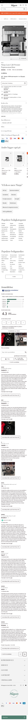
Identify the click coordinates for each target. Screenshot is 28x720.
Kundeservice (7, 660)
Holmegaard (13, 269)
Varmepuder (4, 229)
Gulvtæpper (21, 225)
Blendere (13, 194)
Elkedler (5, 203)
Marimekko (12, 271)
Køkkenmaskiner (6, 238)
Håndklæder (21, 227)
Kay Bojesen (21, 255)
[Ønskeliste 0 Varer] (23, 5)
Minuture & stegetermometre (10, 207)
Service (4, 665)
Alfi (11, 258)
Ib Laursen (12, 264)
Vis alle (14, 276)
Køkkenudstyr (5, 240)
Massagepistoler (14, 229)
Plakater (3, 223)
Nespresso (4, 256)
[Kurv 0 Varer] (26, 5)
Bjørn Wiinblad (5, 258)
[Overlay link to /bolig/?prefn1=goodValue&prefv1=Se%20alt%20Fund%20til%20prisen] (14, 13)
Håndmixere (13, 203)
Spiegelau (4, 268)
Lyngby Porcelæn (23, 269)
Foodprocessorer (7, 198)
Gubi (11, 268)
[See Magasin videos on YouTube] (26, 685)
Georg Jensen (13, 255)
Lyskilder (12, 238)
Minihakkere (13, 234)
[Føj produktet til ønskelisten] (25, 23)
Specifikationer (5, 120)
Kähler (3, 260)
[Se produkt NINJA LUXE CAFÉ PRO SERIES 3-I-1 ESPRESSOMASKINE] (19, 159)
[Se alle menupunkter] (2, 5)
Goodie (4, 670)
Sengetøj (21, 223)
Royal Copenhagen (6, 255)
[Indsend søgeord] (3, 9)
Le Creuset (21, 258)
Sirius (20, 264)
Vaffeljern (21, 234)
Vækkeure (21, 232)
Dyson (20, 256)
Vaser (11, 240)
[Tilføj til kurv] (10, 165)
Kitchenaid (21, 268)
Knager (3, 225)
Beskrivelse (4, 103)
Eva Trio (3, 264)
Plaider (11, 223)
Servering (21, 236)
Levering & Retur (6, 131)
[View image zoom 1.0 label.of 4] (14, 41)
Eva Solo (4, 266)
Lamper (3, 234)
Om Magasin (6, 680)
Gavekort (5, 675)
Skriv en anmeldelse (17, 69)
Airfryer (4, 190)
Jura (2, 262)
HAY (11, 266)
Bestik (11, 227)
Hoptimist (21, 260)
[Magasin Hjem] (14, 5)
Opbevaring (13, 225)
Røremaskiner (5, 227)
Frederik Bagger (5, 269)
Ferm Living (12, 260)
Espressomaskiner (14, 190)
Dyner (3, 232)
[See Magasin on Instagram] (21, 685)
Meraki (11, 262)
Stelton (20, 266)
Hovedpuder (13, 236)
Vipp (3, 271)
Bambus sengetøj (6, 230)
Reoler (11, 230)
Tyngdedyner (5, 236)
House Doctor (13, 256)
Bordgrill (17, 198)
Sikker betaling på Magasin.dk (10, 135)
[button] (21, 5)
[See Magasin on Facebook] (23, 685)
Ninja (2, 62)
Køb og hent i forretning (7, 83)
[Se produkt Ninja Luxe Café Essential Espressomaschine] (7, 159)
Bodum (20, 271)
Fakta (2, 126)
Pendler (20, 238)
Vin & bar (21, 240)
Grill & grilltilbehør (7, 211)
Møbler (20, 230)
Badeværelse (22, 229)
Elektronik (12, 232)
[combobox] (14, 9)
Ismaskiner (5, 194)
